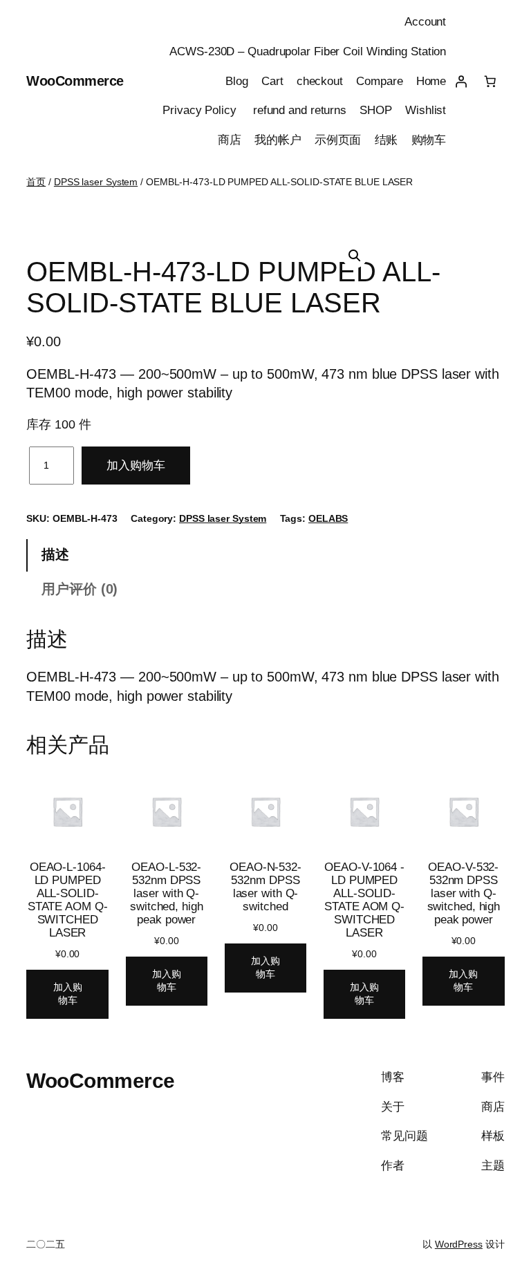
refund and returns (299, 110)
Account (425, 21)
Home (431, 81)
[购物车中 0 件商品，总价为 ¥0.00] (489, 80)
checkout (320, 81)
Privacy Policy (201, 110)
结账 (386, 140)
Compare (379, 81)
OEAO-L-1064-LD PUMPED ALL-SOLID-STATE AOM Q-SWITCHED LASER (68, 900)
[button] (354, 255)
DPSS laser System (96, 181)
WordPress (459, 1244)
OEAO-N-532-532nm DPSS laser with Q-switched (265, 887)
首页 (36, 181)
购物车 (429, 140)
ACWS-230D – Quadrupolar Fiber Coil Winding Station (307, 51)
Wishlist (425, 110)
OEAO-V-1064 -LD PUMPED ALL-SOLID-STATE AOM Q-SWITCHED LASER (364, 900)
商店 (229, 140)
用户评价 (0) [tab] (79, 588)
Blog (236, 81)
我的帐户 (277, 140)
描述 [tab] (55, 554)
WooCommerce (75, 80)
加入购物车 (135, 465)
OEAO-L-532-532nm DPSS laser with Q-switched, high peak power (166, 893)
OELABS (328, 518)
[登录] (460, 80)
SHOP (376, 110)
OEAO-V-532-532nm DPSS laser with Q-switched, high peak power (464, 893)
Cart (272, 81)
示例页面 (338, 140)
